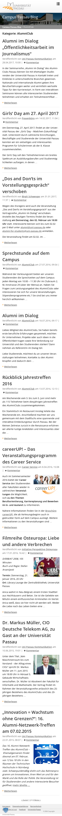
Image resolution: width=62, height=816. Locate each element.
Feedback (22, 809)
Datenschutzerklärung (20, 806)
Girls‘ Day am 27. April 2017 (30, 113)
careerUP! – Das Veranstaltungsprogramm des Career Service (29, 455)
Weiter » (37, 800)
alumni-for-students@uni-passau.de (22, 231)
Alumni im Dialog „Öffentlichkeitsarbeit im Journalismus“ (28, 47)
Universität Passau (34, 809)
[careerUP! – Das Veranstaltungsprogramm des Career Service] (47, 492)
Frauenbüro (28, 118)
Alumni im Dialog (20, 315)
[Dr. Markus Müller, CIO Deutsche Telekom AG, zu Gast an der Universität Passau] (47, 672)
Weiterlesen (10, 102)
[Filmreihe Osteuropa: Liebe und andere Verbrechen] (47, 575)
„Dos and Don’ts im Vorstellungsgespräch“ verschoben (25, 185)
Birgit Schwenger (31, 196)
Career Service (30, 467)
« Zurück (24, 800)
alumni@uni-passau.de (33, 227)
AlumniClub (28, 264)
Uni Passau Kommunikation (37, 58)
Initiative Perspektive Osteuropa (39, 549)
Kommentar (32, 62)
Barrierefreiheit (35, 806)
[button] (5, 810)
